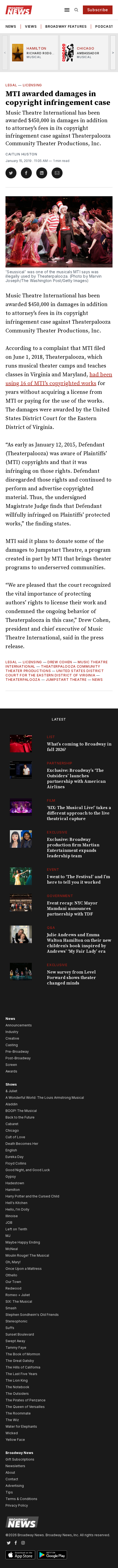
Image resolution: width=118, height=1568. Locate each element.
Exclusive (57, 832)
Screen (11, 1065)
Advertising (14, 1486)
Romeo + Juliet (17, 1295)
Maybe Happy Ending (22, 1242)
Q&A (51, 928)
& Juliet (11, 1091)
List (51, 737)
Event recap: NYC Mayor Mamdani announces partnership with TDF (72, 908)
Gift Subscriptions (19, 1459)
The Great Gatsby (19, 1361)
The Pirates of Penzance (25, 1400)
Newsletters (15, 1466)
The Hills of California (22, 1367)
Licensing (32, 85)
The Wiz (12, 1420)
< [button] (5, 52)
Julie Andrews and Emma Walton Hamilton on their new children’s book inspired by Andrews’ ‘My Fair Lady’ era (79, 943)
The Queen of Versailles (25, 1407)
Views (31, 26)
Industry (11, 1032)
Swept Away (15, 1341)
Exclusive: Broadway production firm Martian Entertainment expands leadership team (73, 848)
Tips (9, 1492)
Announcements (18, 1025)
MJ (7, 1236)
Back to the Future (20, 1117)
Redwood (13, 1288)
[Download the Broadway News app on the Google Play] (52, 1554)
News (10, 26)
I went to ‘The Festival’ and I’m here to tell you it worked (78, 879)
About (10, 1472)
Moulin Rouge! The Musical (27, 1255)
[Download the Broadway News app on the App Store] (20, 1554)
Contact (11, 1479)
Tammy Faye (15, 1347)
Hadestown (14, 1183)
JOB (8, 1222)
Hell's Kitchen (16, 1203)
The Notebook (17, 1387)
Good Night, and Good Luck (27, 1170)
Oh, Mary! (13, 1262)
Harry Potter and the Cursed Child (32, 1196)
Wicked (11, 1433)
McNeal (11, 1249)
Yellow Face (15, 1440)
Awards (11, 1071)
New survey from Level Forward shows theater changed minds (71, 977)
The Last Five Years (21, 1374)
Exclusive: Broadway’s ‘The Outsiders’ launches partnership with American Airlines (76, 779)
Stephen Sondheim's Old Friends (32, 1315)
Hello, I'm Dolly (17, 1209)
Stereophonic (16, 1321)
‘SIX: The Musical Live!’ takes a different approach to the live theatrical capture (79, 813)
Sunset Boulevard (19, 1334)
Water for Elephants (21, 1426)
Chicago (12, 1130)
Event (53, 869)
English (11, 1150)
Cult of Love (15, 1137)
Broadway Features (65, 26)
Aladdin (11, 1104)
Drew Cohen (59, 662)
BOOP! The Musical (21, 1111)
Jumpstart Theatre (66, 680)
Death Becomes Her (21, 1144)
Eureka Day (14, 1157)
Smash (10, 1308)
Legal (11, 85)
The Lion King (16, 1380)
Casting (11, 1045)
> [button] (113, 52)
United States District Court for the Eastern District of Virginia (54, 673)
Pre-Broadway (17, 1051)
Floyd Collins (15, 1163)
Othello (11, 1275)
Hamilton (12, 1190)
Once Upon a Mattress (23, 1269)
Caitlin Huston (21, 154)
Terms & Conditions (21, 1499)
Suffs (9, 1328)
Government (60, 896)
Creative (12, 1038)
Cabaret (11, 1124)
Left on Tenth (16, 1229)
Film (51, 800)
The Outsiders (17, 1393)
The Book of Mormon (22, 1354)
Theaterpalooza (22, 680)
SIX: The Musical (18, 1301)
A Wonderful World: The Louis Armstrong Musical (44, 1097)
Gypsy (10, 1176)
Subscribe (97, 9)
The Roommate (18, 1413)
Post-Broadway (18, 1058)
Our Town (13, 1282)
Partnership (59, 763)
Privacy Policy (16, 1505)
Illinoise (11, 1216)
